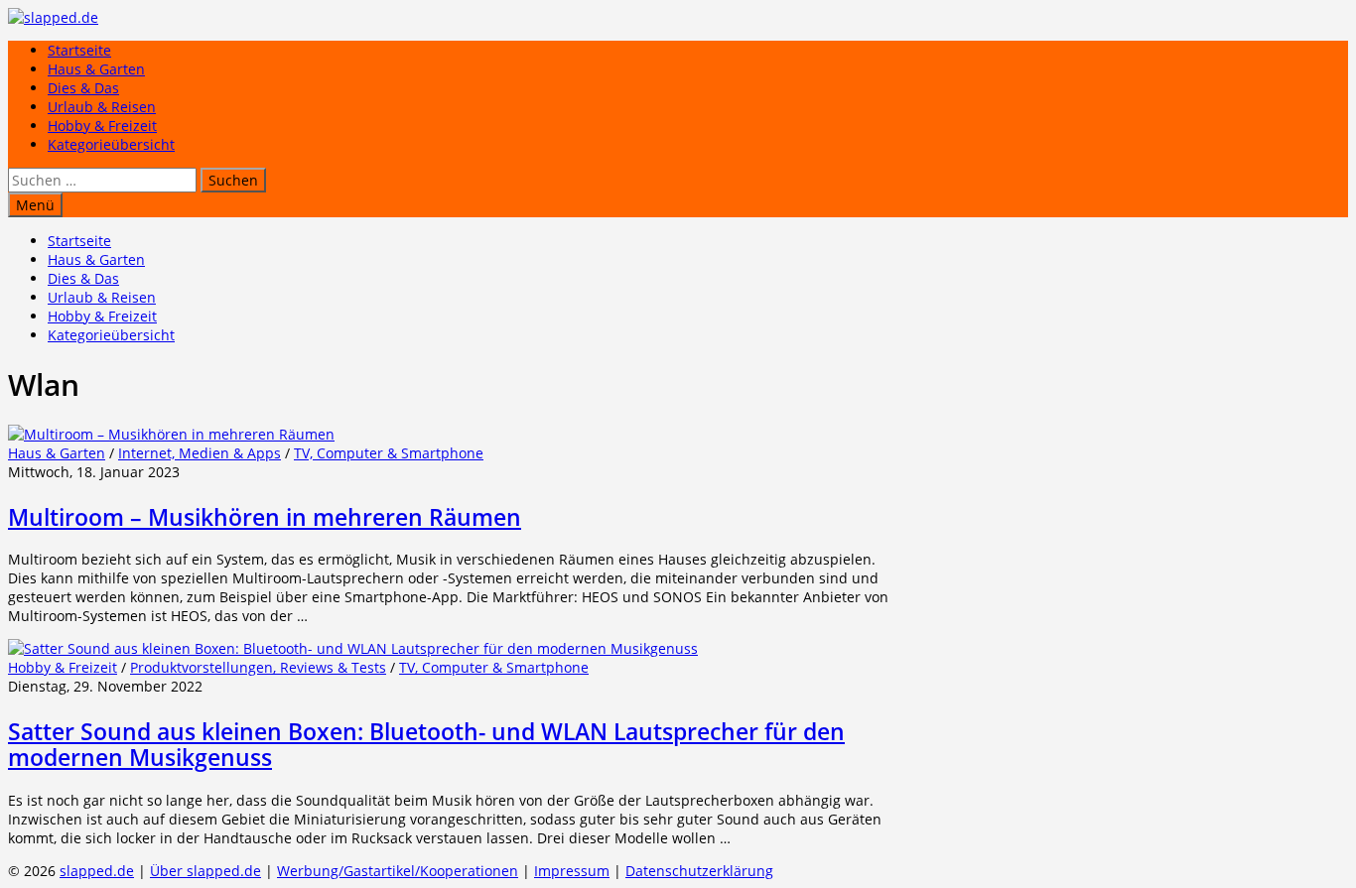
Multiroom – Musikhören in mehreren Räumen (264, 517)
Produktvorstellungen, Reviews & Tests (258, 667)
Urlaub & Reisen (102, 106)
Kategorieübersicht (111, 144)
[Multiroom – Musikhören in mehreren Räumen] (171, 434)
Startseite (79, 50)
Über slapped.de (205, 870)
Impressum (572, 870)
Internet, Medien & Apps (199, 453)
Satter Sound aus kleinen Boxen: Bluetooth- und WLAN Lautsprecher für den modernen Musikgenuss (426, 744)
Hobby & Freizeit (102, 125)
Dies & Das (83, 87)
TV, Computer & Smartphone (388, 453)
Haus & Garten (96, 69)
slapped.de (97, 870)
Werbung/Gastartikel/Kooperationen (397, 870)
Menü (35, 204)
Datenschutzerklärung (699, 870)
